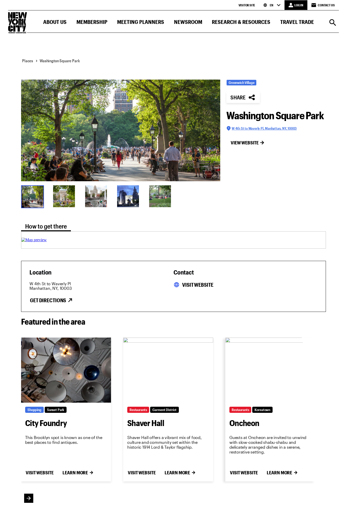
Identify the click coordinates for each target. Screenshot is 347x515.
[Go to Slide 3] (98, 196)
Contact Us (326, 5)
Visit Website (197, 285)
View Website (245, 142)
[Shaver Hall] (168, 370)
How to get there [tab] (46, 226)
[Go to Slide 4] (130, 196)
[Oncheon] (270, 370)
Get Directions (48, 300)
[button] (55, 23)
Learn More (75, 472)
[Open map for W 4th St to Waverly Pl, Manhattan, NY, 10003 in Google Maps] (34, 240)
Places (27, 60)
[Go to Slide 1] (33, 196)
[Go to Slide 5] (162, 196)
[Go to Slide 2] (65, 196)
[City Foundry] (66, 370)
